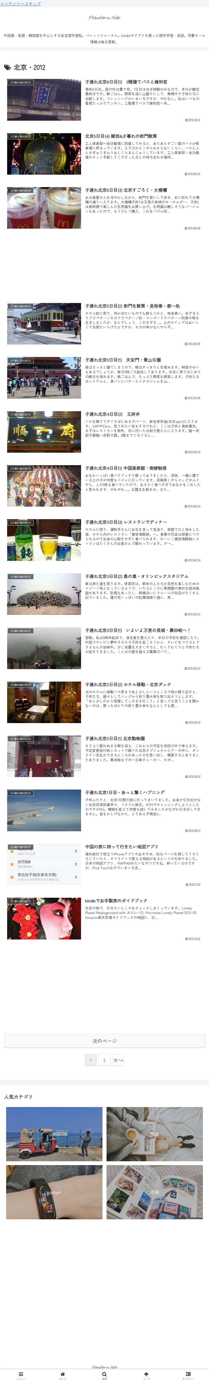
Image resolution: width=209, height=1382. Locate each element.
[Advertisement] (104, 261)
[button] (193, 929)
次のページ (105, 1040)
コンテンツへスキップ (20, 4)
